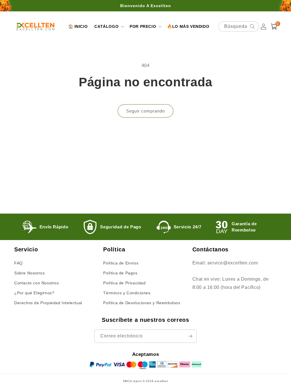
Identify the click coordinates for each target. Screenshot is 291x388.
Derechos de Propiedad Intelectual (48, 303)
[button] (108, 26)
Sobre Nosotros (29, 273)
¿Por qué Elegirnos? (34, 293)
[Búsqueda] (252, 26)
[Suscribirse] (190, 336)
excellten (161, 381)
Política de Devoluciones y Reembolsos (141, 303)
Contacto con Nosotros (36, 283)
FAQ (18, 263)
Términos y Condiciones (126, 293)
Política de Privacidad (124, 283)
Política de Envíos (120, 263)
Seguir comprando (145, 111)
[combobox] (239, 27)
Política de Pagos (120, 273)
